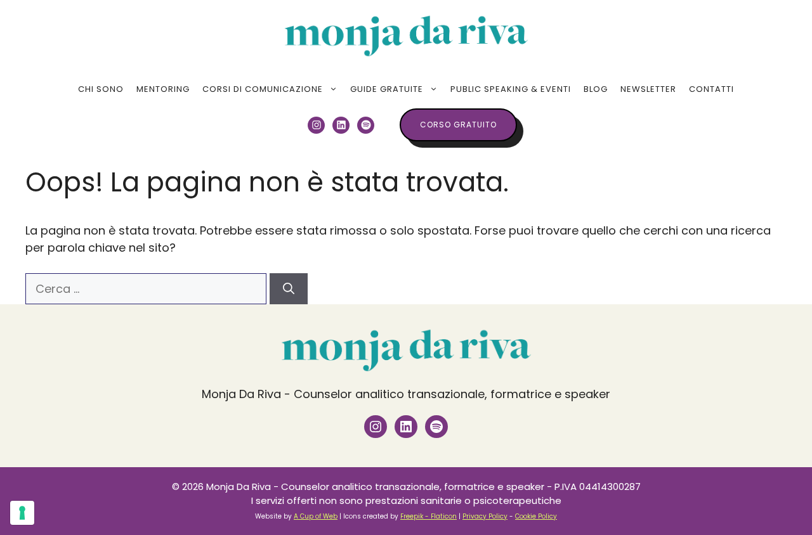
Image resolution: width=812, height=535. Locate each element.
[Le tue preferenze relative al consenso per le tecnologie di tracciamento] (22, 513)
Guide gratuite (386, 89)
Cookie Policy (536, 516)
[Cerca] (289, 288)
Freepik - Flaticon (428, 516)
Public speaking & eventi (510, 89)
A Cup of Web (315, 516)
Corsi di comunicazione (262, 89)
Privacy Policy (485, 516)
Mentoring (163, 89)
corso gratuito (458, 124)
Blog (596, 89)
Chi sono (101, 89)
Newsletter (648, 89)
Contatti (711, 89)
